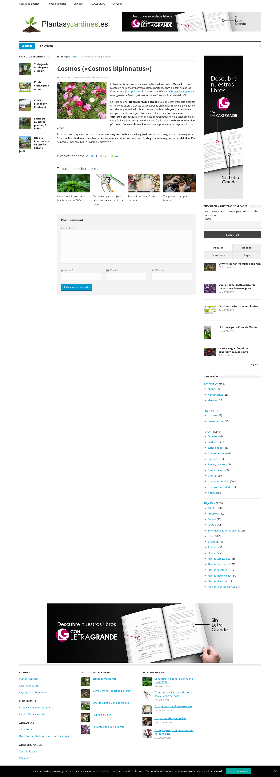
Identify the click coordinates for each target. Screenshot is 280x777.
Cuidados (79, 3)
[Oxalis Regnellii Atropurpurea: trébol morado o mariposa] (210, 292)
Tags (247, 255)
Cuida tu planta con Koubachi (40, 104)
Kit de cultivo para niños (41, 86)
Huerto (212, 415)
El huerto (209, 411)
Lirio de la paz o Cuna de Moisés (238, 327)
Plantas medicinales (219, 575)
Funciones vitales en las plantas (238, 306)
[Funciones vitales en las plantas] (210, 313)
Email (114, 270)
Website (159, 270)
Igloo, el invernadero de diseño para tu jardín (34, 144)
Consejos (117, 3)
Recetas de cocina (29, 685)
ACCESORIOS (98, 3)
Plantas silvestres (217, 581)
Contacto (46, 46)
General (212, 475)
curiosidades (215, 447)
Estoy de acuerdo (239, 771)
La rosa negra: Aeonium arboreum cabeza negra (233, 350)
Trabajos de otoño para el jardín (41, 68)
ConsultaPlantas (28, 751)
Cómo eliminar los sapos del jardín (240, 263)
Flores (211, 536)
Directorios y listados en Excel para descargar (44, 736)
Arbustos (213, 513)
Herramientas (215, 394)
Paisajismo (214, 547)
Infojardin (24, 758)
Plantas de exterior (29, 3)
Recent (246, 247)
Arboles (212, 508)
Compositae (133, 91)
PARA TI (208, 431)
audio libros (25, 729)
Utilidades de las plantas (221, 587)
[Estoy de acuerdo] (275, 771)
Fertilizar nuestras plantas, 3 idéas (40, 123)
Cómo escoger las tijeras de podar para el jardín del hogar (173, 694)
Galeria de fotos (216, 470)
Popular (218, 247)
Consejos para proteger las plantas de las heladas (174, 732)
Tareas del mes (216, 421)
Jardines (212, 542)
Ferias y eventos (217, 464)
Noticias (212, 492)
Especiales (213, 459)
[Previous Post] (190, 56)
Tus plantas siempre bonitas (170, 718)
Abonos (212, 389)
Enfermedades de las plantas (224, 530)
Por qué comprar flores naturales (173, 706)
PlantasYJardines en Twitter (34, 714)
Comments (218, 255)
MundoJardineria (28, 679)
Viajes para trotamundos (33, 692)
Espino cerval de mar (104, 678)
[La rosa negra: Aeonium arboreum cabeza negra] (210, 355)
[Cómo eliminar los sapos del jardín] (210, 270)
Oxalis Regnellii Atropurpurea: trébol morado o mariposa (237, 286)
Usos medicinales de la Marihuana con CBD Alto (173, 680)
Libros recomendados (220, 487)
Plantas (212, 553)
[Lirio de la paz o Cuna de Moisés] (207, 338)
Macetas (212, 400)
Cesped (212, 525)
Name (68, 270)
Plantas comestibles (219, 558)
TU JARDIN (209, 503)
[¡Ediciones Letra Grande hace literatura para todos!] (191, 30)
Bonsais (212, 519)
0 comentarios (103, 77)
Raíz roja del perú (102, 714)
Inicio (28, 46)
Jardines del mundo (219, 481)
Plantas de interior (56, 3)
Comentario (67, 228)
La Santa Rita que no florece (108, 727)
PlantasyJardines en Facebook (36, 707)
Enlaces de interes (218, 453)
